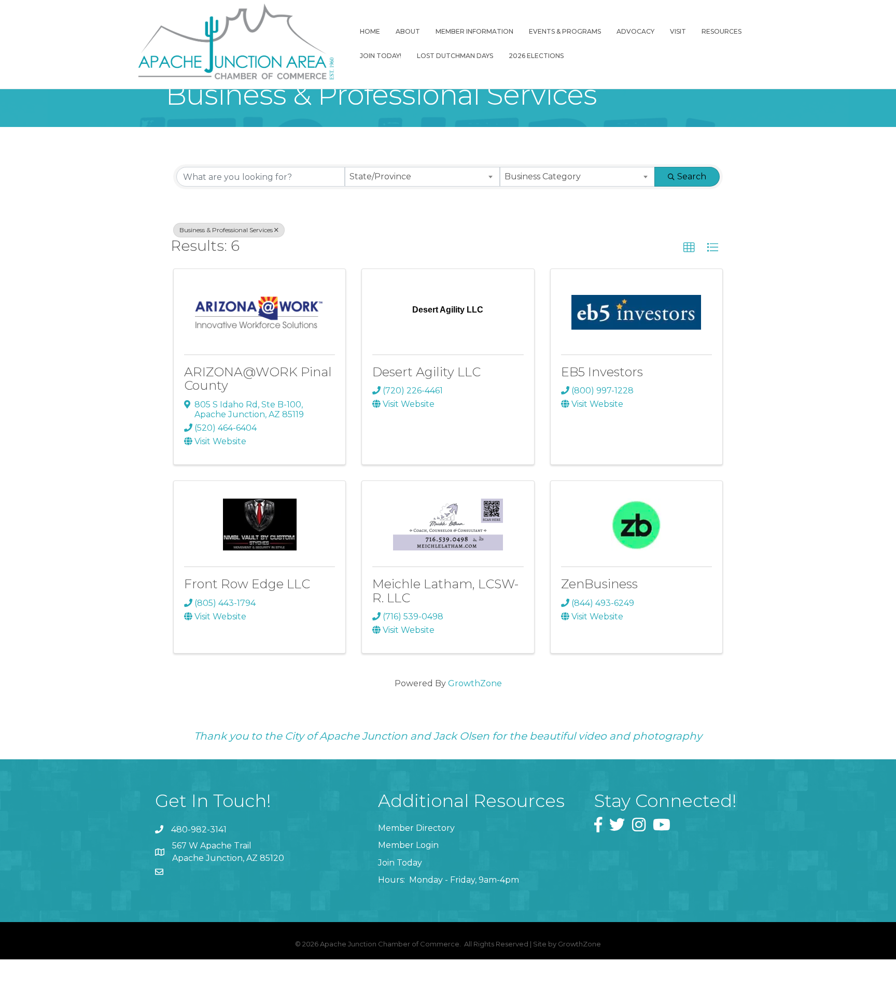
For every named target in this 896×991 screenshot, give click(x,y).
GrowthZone (475, 683)
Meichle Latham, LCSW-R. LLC (445, 590)
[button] (689, 247)
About (408, 31)
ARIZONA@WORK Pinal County (258, 378)
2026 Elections (536, 56)
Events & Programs (565, 31)
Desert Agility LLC (426, 371)
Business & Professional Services (226, 230)
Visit (678, 31)
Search (691, 176)
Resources (721, 31)
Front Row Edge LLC (247, 583)
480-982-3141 (199, 829)
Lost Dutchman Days (455, 56)
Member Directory (416, 828)
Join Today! (380, 56)
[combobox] (422, 177)
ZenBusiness (599, 583)
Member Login (408, 845)
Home (370, 31)
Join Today (400, 863)
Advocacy (635, 31)
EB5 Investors (602, 371)
